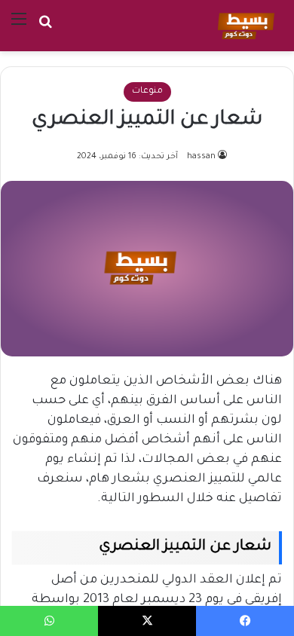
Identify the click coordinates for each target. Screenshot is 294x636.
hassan (201, 156)
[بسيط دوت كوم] (244, 26)
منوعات (147, 91)
